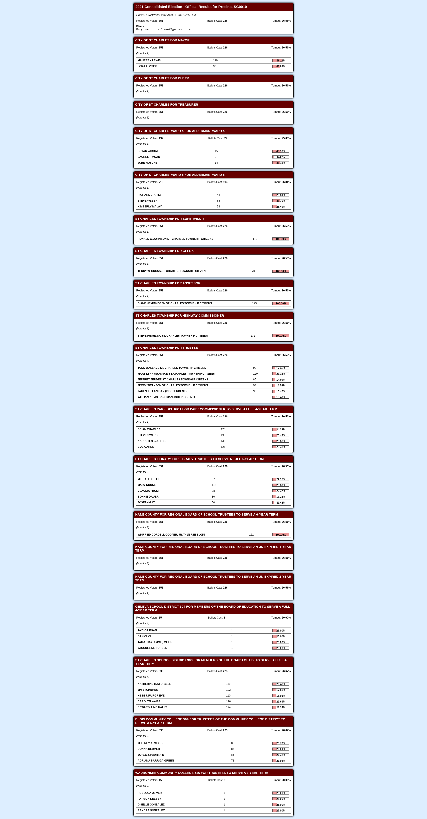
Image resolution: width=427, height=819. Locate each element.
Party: (139, 29)
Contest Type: (169, 29)
